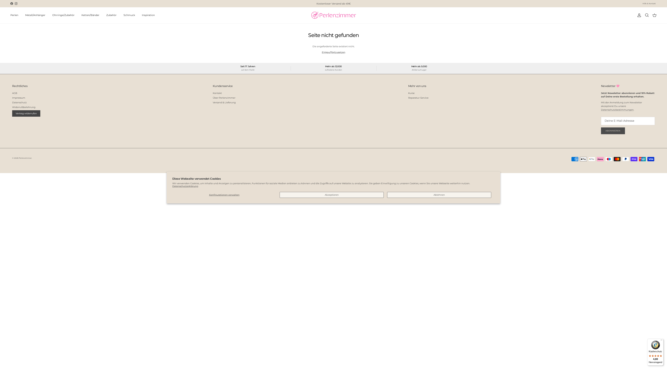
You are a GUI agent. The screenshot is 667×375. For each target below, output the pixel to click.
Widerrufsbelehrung (23, 107)
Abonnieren (613, 131)
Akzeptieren (332, 194)
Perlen (14, 15)
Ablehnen (439, 194)
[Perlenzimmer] (333, 15)
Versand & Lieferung (224, 102)
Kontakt (217, 93)
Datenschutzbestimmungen (617, 109)
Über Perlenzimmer (224, 97)
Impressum (18, 97)
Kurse (411, 93)
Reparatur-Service (418, 97)
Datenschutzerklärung (185, 186)
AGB (14, 93)
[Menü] (661, 341)
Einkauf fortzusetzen (333, 52)
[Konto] (638, 15)
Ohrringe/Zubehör (63, 15)
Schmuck (129, 15)
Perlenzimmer (25, 158)
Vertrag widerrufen (26, 113)
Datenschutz (19, 102)
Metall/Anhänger (35, 15)
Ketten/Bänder (90, 15)
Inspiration (148, 15)
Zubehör (111, 15)
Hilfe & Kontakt (649, 3)
